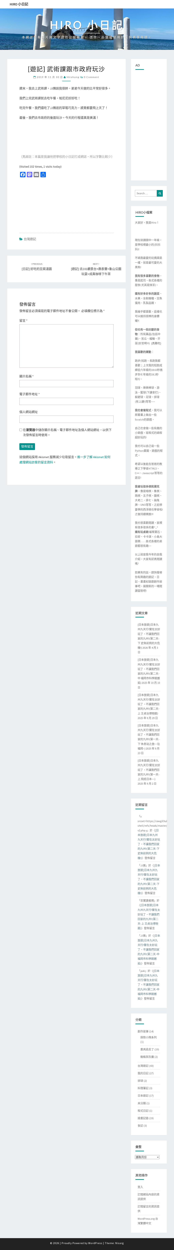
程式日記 (143, 1110)
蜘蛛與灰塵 (147, 1056)
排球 (140, 1080)
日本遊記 (143, 1095)
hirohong (73, 77)
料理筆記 (143, 1088)
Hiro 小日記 (19, 4)
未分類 (142, 1103)
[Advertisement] (66, 204)
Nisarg (119, 1243)
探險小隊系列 (148, 1037)
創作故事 (143, 1031)
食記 (140, 1125)
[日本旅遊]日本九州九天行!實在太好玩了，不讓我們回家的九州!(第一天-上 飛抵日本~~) (149, 770)
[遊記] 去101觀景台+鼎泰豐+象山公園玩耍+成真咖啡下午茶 (96, 269)
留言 (23, 321)
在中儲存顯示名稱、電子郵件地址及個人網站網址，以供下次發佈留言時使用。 (67, 432)
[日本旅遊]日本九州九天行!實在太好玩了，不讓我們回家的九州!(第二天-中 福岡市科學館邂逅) (149, 949)
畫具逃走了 (147, 1049)
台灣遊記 (30, 239)
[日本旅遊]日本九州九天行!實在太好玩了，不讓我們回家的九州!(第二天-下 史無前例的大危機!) (149, 844)
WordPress (95, 1243)
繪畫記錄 (143, 1118)
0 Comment (91, 77)
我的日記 (143, 1073)
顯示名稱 (26, 376)
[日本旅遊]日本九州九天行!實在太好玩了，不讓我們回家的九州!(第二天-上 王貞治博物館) (149, 704)
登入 (140, 1187)
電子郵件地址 (29, 394)
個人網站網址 (28, 412)
